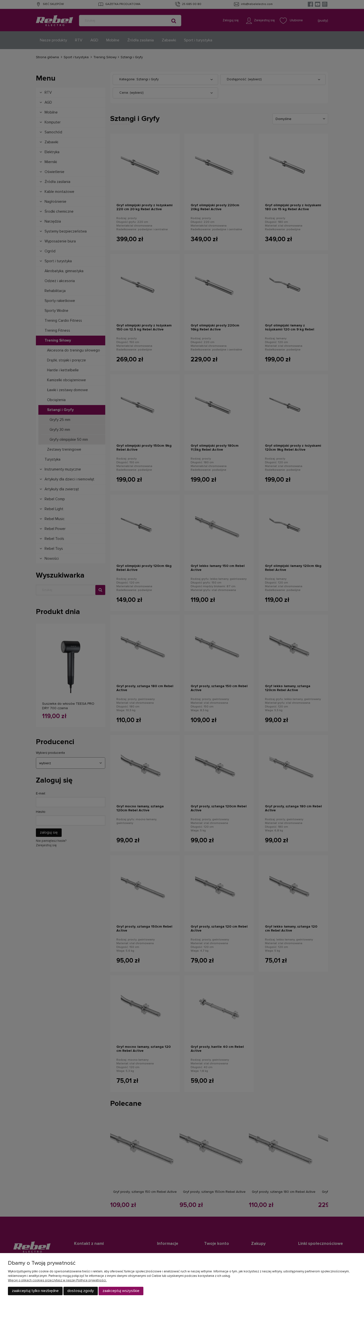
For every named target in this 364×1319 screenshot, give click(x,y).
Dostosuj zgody (80, 1291)
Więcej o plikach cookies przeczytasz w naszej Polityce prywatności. (57, 1280)
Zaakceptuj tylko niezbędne (35, 1291)
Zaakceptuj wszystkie (121, 1291)
